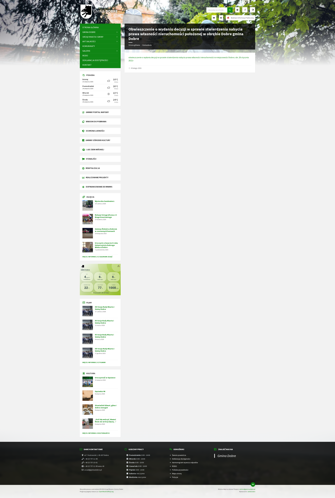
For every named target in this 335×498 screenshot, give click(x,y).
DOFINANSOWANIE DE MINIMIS (99, 186)
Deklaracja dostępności (181, 459)
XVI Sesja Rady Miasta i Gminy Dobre (104, 308)
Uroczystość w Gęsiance (105, 377)
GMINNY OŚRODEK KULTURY (98, 140)
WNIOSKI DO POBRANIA (96, 121)
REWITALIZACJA (93, 168)
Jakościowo (251, 491)
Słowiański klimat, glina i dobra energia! (105, 406)
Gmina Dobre (226, 456)
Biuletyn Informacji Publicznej (242, 18)
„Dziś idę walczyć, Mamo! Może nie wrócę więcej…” (105, 420)
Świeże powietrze (179, 455)
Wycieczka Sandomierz (104, 201)
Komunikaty (147, 45)
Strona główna (134, 45)
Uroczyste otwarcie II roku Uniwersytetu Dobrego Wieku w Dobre (106, 245)
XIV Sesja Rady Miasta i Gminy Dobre (104, 349)
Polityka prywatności (180, 470)
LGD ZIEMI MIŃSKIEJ (95, 149)
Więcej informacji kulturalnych (96, 433)
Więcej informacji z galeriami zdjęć (97, 257)
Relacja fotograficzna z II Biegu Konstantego (106, 216)
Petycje (175, 477)
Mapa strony (177, 473)
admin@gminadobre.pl (247, 489)
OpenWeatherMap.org (106, 491)
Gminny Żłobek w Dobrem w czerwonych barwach (106, 230)
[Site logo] (99, 18)
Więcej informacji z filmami (94, 362)
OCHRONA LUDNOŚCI (95, 130)
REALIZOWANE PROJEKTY (97, 177)
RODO (174, 466)
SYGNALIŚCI (91, 158)
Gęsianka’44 (100, 391)
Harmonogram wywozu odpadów (185, 462)
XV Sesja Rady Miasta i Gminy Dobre (104, 321)
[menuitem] (100, 27)
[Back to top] (253, 484)
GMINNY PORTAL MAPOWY (97, 112)
